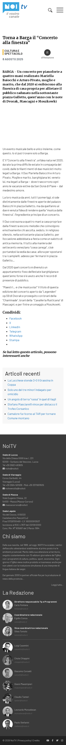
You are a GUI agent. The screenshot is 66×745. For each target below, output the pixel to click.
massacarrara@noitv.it (16, 504)
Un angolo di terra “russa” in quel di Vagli (32, 399)
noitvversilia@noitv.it (15, 488)
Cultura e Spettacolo (13, 52)
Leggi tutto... (57, 584)
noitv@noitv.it (11, 468)
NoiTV (13, 740)
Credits (36, 740)
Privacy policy (24, 740)
